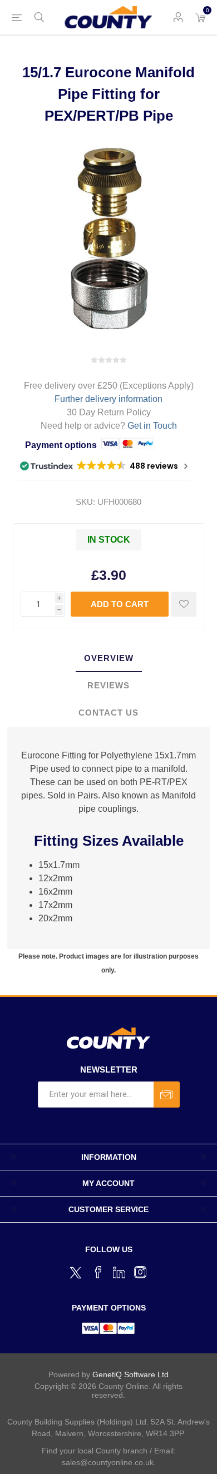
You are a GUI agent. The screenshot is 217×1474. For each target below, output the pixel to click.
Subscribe (167, 1094)
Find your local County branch (94, 1450)
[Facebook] (98, 1272)
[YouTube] (119, 1272)
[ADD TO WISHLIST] (183, 604)
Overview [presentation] (109, 658)
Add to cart (120, 604)
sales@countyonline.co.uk (108, 1462)
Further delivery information (108, 399)
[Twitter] (77, 1271)
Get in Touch (152, 425)
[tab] (108, 658)
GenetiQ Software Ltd (130, 1374)
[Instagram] (140, 1272)
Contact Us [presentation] (108, 712)
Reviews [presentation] (108, 685)
